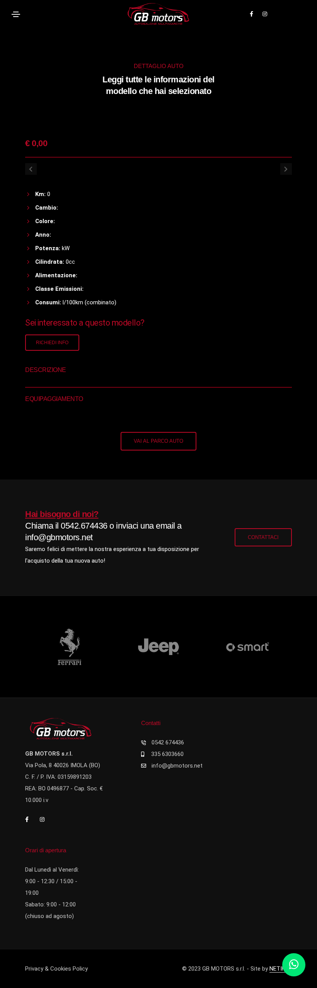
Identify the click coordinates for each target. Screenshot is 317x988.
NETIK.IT (280, 968)
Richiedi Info (52, 342)
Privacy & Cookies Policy (56, 968)
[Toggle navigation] (16, 14)
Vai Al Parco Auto (158, 441)
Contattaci (263, 537)
